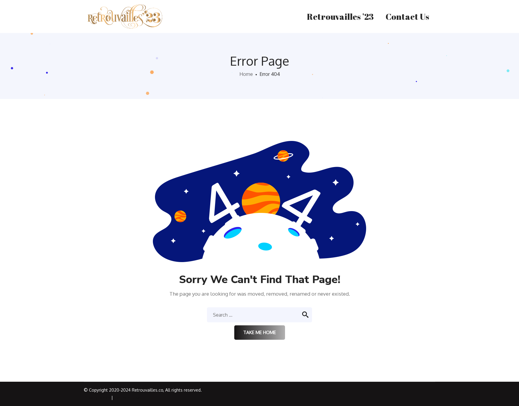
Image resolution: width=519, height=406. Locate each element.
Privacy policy (97, 397)
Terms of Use (127, 397)
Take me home (259, 332)
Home (246, 74)
